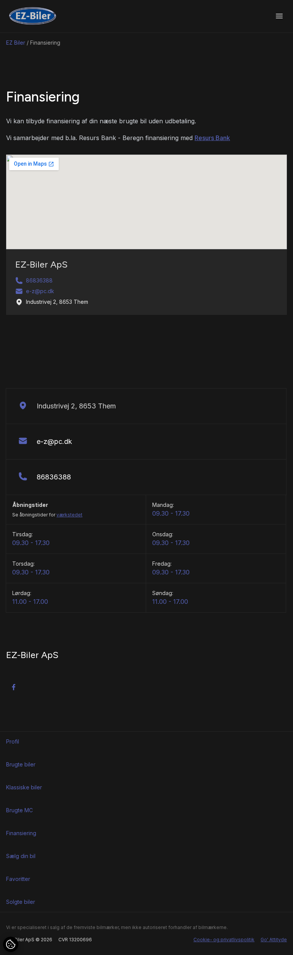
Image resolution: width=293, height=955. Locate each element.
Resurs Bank (212, 138)
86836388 (39, 280)
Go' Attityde (274, 939)
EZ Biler (15, 42)
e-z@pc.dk (40, 291)
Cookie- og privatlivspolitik (223, 939)
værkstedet (69, 515)
